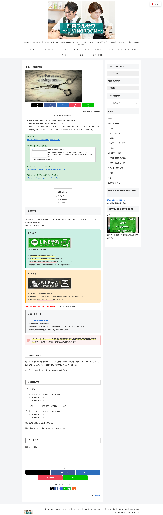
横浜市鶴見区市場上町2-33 (117, 200)
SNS (109, 178)
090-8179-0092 (40, 320)
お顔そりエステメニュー (118, 158)
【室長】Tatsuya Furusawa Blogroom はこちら (43, 140)
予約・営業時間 (113, 123)
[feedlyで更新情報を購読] (69, 488)
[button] (137, 103)
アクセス (111, 173)
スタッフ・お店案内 (115, 168)
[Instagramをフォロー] (61, 488)
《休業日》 (64, 202)
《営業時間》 (64, 199)
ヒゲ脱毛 (111, 148)
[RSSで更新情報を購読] (74, 488)
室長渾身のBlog (114, 182)
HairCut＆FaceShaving (118, 133)
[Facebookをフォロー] (56, 488)
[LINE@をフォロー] (65, 488)
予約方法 (61, 196)
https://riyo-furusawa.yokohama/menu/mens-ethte (46, 169)
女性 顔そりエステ (115, 153)
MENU (110, 128)
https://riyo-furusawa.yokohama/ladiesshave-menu (45, 178)
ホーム (110, 118)
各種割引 (112, 138)
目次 (60, 192)
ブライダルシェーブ (117, 163)
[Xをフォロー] (52, 488)
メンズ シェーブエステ (116, 143)
